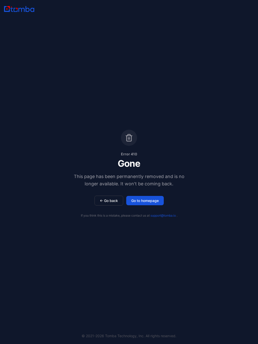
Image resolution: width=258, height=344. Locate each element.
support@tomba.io (163, 215)
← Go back (109, 200)
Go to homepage (145, 200)
